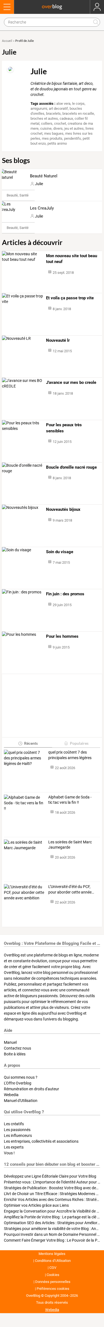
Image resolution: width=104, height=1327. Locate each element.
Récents (31, 743)
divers (58, 128)
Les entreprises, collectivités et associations (41, 1141)
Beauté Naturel (43, 175)
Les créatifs (14, 1124)
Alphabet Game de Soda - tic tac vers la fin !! (70, 800)
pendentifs (72, 138)
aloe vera (63, 103)
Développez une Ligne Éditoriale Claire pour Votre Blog (50, 1176)
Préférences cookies (53, 1289)
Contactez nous (17, 1048)
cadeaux (66, 118)
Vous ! (9, 1153)
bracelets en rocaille (78, 113)
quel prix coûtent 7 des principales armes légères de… (70, 755)
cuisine (46, 128)
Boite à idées (15, 1054)
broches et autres (44, 118)
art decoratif (58, 108)
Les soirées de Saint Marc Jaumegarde (70, 845)
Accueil (7, 41)
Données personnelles (52, 1282)
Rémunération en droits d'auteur (31, 1089)
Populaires (79, 743)
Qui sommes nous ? (20, 1077)
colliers (46, 123)
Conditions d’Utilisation (53, 1261)
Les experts (14, 1147)
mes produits (52, 138)
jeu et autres (74, 128)
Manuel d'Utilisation (20, 1100)
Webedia (11, 1095)
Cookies (53, 1275)
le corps (78, 103)
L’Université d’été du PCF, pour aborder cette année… (71, 889)
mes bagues (54, 133)
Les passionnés (17, 1129)
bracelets (53, 113)
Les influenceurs (18, 1135)
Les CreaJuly (42, 208)
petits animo (57, 143)
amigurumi (39, 108)
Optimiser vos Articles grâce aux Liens (36, 1205)
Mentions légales (52, 1254)
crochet (60, 123)
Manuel (10, 1042)
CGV (52, 1267)
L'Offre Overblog (17, 1083)
